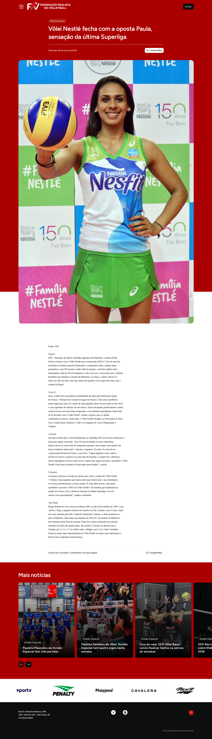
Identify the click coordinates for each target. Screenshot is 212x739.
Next (28, 664)
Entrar (188, 6)
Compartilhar (155, 50)
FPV (49, 6)
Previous (21, 664)
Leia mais (46, 620)
